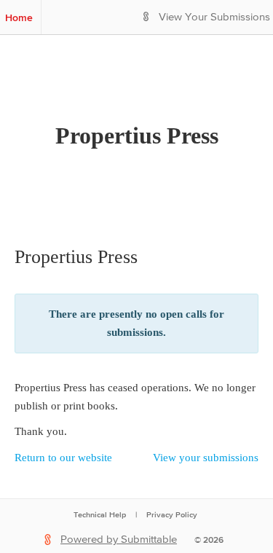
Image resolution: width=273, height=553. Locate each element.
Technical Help (100, 514)
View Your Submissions (214, 17)
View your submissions (205, 457)
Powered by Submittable (118, 539)
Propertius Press (136, 135)
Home (19, 17)
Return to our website (63, 457)
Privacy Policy (171, 514)
